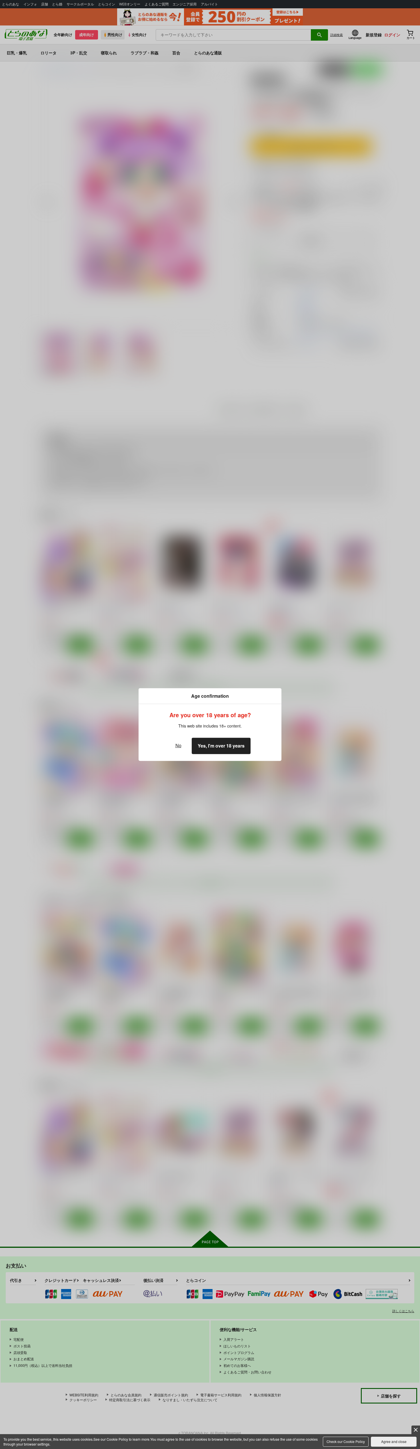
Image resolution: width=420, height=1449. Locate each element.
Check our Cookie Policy (346, 1441)
